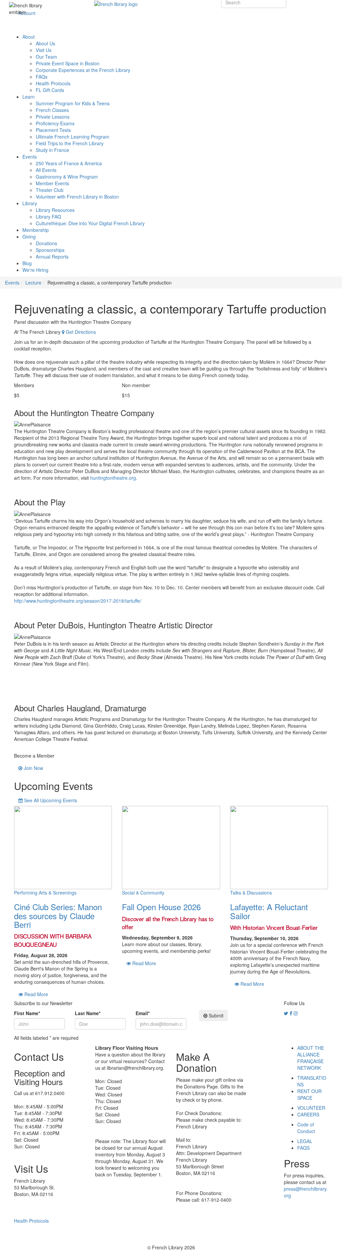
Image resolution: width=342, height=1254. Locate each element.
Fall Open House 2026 (161, 907)
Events (29, 156)
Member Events (52, 183)
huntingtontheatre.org (113, 477)
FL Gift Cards (50, 90)
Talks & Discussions (251, 892)
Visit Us (43, 50)
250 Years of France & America (69, 163)
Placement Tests (53, 130)
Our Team (46, 56)
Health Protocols (53, 83)
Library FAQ (48, 216)
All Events (46, 170)
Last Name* (88, 1013)
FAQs (41, 76)
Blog (27, 263)
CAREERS (308, 1114)
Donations (46, 243)
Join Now (32, 768)
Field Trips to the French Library (70, 143)
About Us (45, 43)
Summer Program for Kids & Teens (73, 103)
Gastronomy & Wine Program (67, 176)
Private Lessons (52, 116)
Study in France (52, 150)
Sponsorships (50, 250)
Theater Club (49, 190)
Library (29, 203)
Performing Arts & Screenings (45, 892)
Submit (215, 1015)
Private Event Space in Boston (68, 63)
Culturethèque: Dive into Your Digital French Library (90, 223)
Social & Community (143, 892)
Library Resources (55, 210)
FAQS (303, 1147)
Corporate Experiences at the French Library (83, 70)
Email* (143, 1013)
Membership (35, 230)
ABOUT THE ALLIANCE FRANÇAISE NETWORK (310, 1057)
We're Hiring (35, 270)
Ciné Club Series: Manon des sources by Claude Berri (58, 915)
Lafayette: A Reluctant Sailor (269, 911)
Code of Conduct (306, 1127)
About (28, 36)
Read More (35, 994)
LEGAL (304, 1141)
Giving (29, 236)
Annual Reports (52, 256)
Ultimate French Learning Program (72, 136)
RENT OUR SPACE (309, 1094)
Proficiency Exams (55, 123)
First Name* (27, 1013)
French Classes (52, 110)
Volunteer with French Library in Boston (77, 196)
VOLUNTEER (311, 1107)
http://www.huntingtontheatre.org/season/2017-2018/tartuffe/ (77, 600)
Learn (28, 96)
